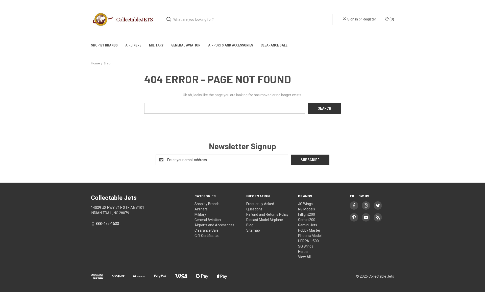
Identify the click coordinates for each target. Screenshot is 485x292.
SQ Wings (305, 246)
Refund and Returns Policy (267, 214)
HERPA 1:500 (308, 241)
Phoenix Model (310, 236)
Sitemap (253, 230)
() (391, 19)
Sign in (352, 19)
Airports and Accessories (230, 45)
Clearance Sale (274, 45)
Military (156, 45)
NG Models (306, 209)
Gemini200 (306, 220)
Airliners (133, 45)
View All (304, 257)
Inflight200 (306, 214)
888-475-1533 (107, 224)
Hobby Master (309, 230)
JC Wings (305, 204)
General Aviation (186, 45)
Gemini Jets (307, 225)
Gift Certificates (207, 236)
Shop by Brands (104, 45)
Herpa (303, 252)
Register (369, 19)
